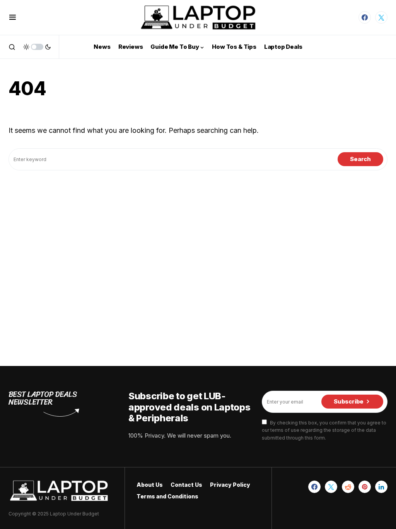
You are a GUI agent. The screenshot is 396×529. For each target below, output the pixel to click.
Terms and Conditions (167, 496)
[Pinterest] (364, 487)
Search (360, 159)
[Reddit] (348, 487)
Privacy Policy (230, 484)
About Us (150, 484)
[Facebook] (364, 17)
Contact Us (186, 484)
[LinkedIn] (381, 487)
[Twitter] (381, 17)
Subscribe (349, 401)
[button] (13, 17)
